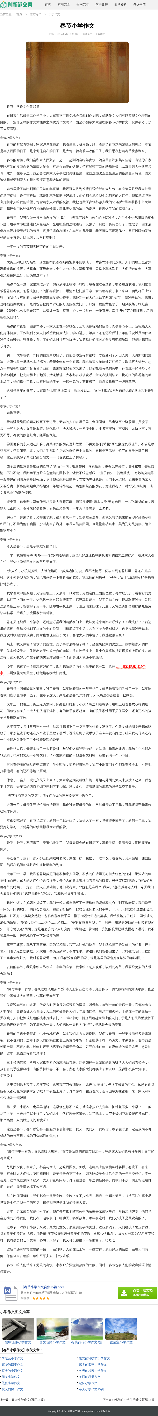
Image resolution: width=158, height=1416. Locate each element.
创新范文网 (73, 1411)
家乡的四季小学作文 (93, 1364)
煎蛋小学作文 (11, 1383)
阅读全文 (87, 34)
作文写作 (35, 14)
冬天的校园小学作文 (93, 1370)
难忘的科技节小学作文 (94, 1358)
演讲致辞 (101, 4)
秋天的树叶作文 (12, 1389)
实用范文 (64, 4)
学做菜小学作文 (12, 1358)
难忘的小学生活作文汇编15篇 (134, 1399)
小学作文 (54, 14)
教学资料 (120, 4)
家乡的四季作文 (12, 1364)
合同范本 (83, 4)
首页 (48, 4)
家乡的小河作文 (12, 1370)
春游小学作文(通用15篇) (28, 1399)
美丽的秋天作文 (90, 1377)
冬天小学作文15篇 (91, 1389)
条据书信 (139, 4)
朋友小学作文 (11, 1377)
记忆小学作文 (88, 1383)
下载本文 (100, 34)
